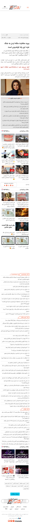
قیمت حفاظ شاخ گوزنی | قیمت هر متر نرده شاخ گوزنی (16, 432)
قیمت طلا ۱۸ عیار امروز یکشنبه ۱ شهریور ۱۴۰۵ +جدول (17, 314)
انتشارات (16, 509)
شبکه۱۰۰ (25, 507)
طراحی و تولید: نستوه (13, 518)
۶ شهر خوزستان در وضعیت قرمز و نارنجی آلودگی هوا (17, 347)
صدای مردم (5, 507)
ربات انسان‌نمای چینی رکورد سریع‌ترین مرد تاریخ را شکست (15, 390)
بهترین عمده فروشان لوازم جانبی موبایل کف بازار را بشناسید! (15, 444)
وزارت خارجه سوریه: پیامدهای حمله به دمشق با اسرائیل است (15, 299)
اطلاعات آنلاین (15, 7)
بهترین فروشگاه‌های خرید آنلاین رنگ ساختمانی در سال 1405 (15, 441)
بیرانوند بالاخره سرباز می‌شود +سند (20, 335)
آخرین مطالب (24, 317)
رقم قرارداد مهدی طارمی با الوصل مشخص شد (18, 363)
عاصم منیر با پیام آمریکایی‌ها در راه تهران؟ (19, 344)
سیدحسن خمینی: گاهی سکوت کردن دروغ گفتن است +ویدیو (15, 378)
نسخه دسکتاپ (15, 494)
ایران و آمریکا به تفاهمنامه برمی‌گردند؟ (19, 350)
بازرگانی (25, 409)
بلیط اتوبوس (26, 488)
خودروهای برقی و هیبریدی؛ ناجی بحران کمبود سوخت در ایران (15, 370)
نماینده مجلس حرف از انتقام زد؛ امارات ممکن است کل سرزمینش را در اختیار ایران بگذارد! (17, 327)
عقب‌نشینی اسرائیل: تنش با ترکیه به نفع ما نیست (17, 306)
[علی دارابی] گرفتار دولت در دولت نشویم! (19, 406)
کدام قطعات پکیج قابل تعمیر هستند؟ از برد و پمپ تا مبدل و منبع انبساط (15, 438)
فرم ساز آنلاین (15, 483)
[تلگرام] (9, 521)
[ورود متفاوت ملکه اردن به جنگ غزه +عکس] (15, 87)
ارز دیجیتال (8, 486)
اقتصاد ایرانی (20, 486)
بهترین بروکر (14, 486)
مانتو (28, 483)
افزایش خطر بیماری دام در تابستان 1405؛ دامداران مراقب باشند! (16, 421)
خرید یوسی (26, 486)
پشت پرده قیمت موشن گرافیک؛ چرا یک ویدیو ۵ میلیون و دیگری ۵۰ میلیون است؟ (15, 417)
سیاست (21, 35)
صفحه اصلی (26, 35)
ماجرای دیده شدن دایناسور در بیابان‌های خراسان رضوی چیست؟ (16, 290)
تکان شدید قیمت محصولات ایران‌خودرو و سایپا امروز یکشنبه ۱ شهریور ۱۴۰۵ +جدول (15, 303)
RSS (6, 509)
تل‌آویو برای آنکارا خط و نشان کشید (20, 286)
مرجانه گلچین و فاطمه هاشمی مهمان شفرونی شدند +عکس (15, 341)
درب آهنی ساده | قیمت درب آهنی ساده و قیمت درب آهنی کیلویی (16, 428)
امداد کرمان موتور (8, 483)
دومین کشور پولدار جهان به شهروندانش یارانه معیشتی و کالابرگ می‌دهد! (15, 121)
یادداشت (23, 509)
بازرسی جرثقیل (22, 483)
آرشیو (11, 509)
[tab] (24, 274)
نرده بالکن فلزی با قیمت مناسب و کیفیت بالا (18, 425)
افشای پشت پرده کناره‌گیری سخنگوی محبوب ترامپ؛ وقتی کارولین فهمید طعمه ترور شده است (15, 126)
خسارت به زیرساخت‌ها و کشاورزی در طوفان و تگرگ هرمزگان (15, 323)
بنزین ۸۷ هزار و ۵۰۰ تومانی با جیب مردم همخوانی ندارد (16, 400)
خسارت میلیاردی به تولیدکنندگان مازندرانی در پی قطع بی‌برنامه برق (16, 386)
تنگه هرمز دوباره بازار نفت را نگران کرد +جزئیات (18, 393)
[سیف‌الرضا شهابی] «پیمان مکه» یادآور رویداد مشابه (16, 403)
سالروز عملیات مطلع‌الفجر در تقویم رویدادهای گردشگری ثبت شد (15, 374)
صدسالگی (18, 507)
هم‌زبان (12, 507)
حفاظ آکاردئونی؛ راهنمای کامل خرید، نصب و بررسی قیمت (15, 434)
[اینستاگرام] (13, 521)
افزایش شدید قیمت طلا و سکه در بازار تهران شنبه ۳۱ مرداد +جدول (16, 310)
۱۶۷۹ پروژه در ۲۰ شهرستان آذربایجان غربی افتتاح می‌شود (16, 338)
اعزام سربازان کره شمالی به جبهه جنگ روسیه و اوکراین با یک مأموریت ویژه (15, 366)
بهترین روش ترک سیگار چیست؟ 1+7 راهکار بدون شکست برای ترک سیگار (15, 413)
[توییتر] (11, 521)
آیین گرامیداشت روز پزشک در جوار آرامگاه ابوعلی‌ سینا (16, 320)
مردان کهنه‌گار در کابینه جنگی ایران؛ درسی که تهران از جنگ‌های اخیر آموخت (16, 112)
